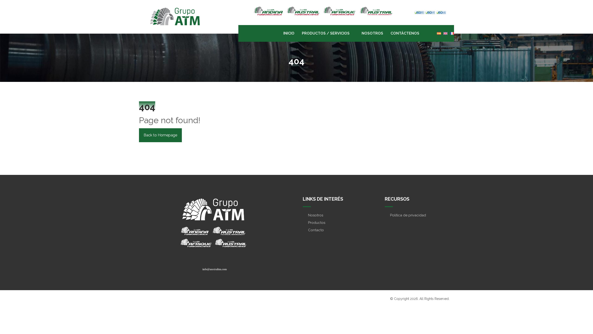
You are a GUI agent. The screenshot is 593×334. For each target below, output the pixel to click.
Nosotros (315, 215)
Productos (316, 223)
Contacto (316, 230)
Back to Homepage (160, 135)
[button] (215, 269)
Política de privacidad (408, 215)
